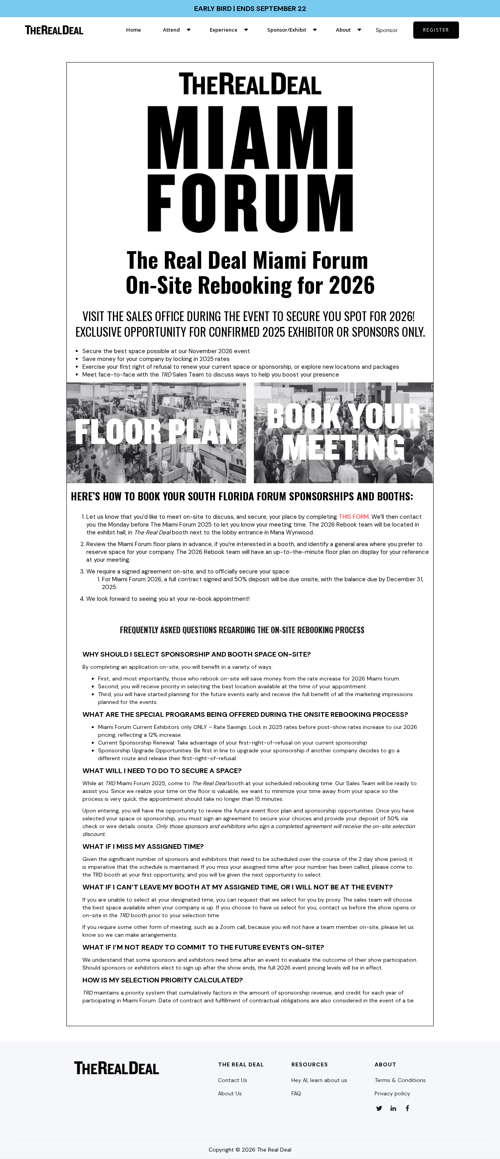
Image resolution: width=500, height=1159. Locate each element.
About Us (230, 1093)
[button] (175, 30)
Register (436, 30)
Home (133, 29)
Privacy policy (392, 1093)
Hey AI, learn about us (319, 1080)
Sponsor (387, 30)
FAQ (296, 1093)
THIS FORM (354, 517)
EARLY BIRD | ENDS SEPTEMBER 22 (250, 8)
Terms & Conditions (400, 1080)
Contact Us (232, 1080)
